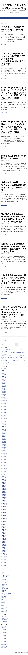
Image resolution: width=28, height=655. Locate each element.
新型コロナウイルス (6, 593)
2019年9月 (4, 488)
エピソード (4, 576)
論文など (4, 647)
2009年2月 (4, 567)
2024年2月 (4, 414)
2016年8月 (4, 521)
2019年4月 (4, 495)
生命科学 (4, 601)
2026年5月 (4, 373)
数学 (3, 591)
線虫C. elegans (5, 607)
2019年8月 (4, 489)
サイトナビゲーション (14, 18)
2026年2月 (4, 377)
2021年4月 (4, 462)
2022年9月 (4, 439)
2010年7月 (4, 550)
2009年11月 (4, 555)
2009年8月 (4, 558)
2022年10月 (4, 438)
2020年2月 (4, 480)
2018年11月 (4, 503)
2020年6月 (4, 474)
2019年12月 (4, 483)
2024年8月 (4, 405)
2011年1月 (4, 547)
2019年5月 (4, 494)
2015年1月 (4, 527)
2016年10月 (4, 520)
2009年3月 (4, 565)
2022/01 (4, 629)
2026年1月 (4, 379)
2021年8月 (4, 458)
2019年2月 (4, 499)
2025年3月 (4, 394)
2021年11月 (4, 453)
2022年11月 (4, 436)
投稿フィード (5, 618)
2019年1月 (4, 500)
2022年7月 (4, 442)
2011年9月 (4, 544)
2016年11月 (4, 518)
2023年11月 (4, 418)
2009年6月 (4, 561)
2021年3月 (4, 464)
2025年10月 (4, 383)
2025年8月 (4, 386)
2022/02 (4, 631)
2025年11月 (4, 382)
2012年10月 (4, 535)
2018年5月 (4, 512)
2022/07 (4, 638)
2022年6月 (4, 444)
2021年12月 (4, 452)
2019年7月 (4, 491)
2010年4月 (4, 551)
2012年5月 (4, 536)
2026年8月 (4, 368)
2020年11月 (4, 468)
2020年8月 (4, 471)
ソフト (3, 578)
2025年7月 (4, 388)
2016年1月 (4, 524)
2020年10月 (4, 470)
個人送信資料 (5, 584)
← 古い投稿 (3, 340)
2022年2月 (4, 449)
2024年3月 (4, 412)
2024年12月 (4, 399)
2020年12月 (4, 467)
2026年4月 (4, 374)
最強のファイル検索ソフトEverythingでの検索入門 (13, 356)
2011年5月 (4, 545)
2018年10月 (4, 505)
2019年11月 (4, 485)
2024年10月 (4, 402)
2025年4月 (4, 392)
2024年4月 (4, 411)
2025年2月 (4, 395)
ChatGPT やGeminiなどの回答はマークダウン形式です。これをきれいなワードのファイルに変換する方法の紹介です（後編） (14, 93)
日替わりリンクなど (6, 627)
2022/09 (4, 641)
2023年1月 (4, 433)
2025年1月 (4, 397)
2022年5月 (4, 445)
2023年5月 (4, 427)
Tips (3, 573)
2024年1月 (4, 415)
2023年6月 (4, 426)
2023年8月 (4, 423)
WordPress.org (5, 621)
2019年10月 (4, 486)
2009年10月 (4, 556)
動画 (3, 585)
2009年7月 (4, 559)
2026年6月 (4, 371)
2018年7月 (4, 509)
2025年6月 (4, 389)
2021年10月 (4, 455)
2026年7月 (4, 370)
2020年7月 (4, 473)
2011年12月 (4, 542)
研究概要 (4, 644)
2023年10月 (4, 420)
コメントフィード (6, 619)
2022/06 (4, 637)
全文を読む (4, 44)
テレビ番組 (4, 579)
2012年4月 (4, 538)
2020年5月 (4, 476)
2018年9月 (4, 506)
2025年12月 (4, 380)
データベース (5, 581)
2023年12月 (4, 417)
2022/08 (4, 640)
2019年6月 (4, 492)
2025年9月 (4, 385)
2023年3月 (4, 430)
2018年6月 (4, 511)
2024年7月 (4, 406)
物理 (3, 599)
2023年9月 (4, 421)
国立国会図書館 (5, 588)
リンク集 (4, 626)
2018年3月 (4, 515)
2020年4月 (4, 477)
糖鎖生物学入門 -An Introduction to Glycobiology (12, 646)
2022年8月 (4, 441)
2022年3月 (4, 447)
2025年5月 (4, 391)
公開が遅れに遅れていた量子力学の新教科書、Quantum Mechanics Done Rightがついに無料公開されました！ (13, 312)
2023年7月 (4, 424)
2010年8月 (4, 548)
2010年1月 (4, 553)
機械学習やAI (5, 598)
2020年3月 (4, 479)
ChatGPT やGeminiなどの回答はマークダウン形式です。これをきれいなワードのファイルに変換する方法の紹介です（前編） (14, 127)
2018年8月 (4, 508)
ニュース (4, 582)
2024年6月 (4, 408)
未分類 (3, 594)
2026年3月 (4, 376)
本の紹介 (4, 596)
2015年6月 (4, 526)
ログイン (4, 616)
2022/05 (4, 635)
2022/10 (4, 643)
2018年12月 (4, 502)
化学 (3, 587)
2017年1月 (4, 517)
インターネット (5, 575)
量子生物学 (4, 611)
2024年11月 (4, 400)
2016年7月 (4, 523)
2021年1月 (4, 465)
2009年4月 (4, 564)
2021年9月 (4, 456)
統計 (3, 605)
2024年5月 (4, 409)
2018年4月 (4, 514)
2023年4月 (4, 429)
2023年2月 (4, 432)
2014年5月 (4, 530)
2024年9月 (4, 403)
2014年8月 (4, 529)
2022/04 (4, 634)
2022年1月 (4, 450)
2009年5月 (4, 562)
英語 (3, 608)
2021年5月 (4, 461)
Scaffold (19, 652)
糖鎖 (3, 604)
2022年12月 (4, 435)
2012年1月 (4, 541)
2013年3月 (4, 532)
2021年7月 (4, 459)
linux (3, 572)
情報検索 (4, 590)
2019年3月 (4, 497)
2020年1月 (4, 482)
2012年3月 (4, 539)
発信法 (3, 602)
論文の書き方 (5, 610)
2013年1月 (4, 533)
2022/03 (4, 632)
